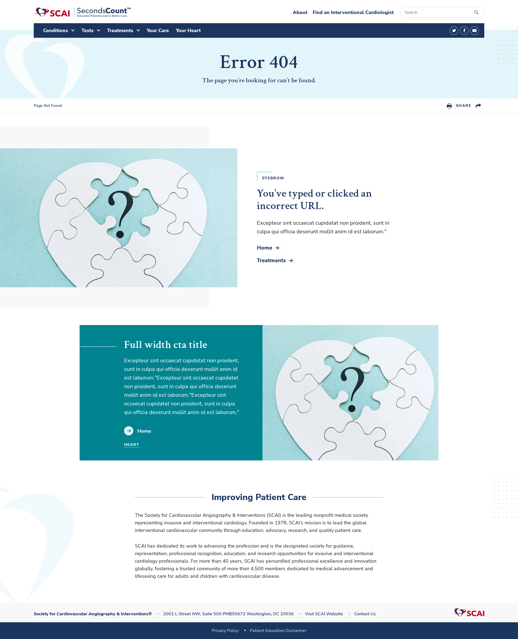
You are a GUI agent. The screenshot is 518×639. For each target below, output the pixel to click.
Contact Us (365, 614)
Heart (131, 444)
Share (463, 105)
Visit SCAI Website (324, 614)
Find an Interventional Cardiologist (353, 12)
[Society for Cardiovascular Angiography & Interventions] (82, 12)
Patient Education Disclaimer (278, 631)
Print (449, 105)
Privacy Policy (225, 631)
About (300, 12)
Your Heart (188, 30)
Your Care (158, 30)
